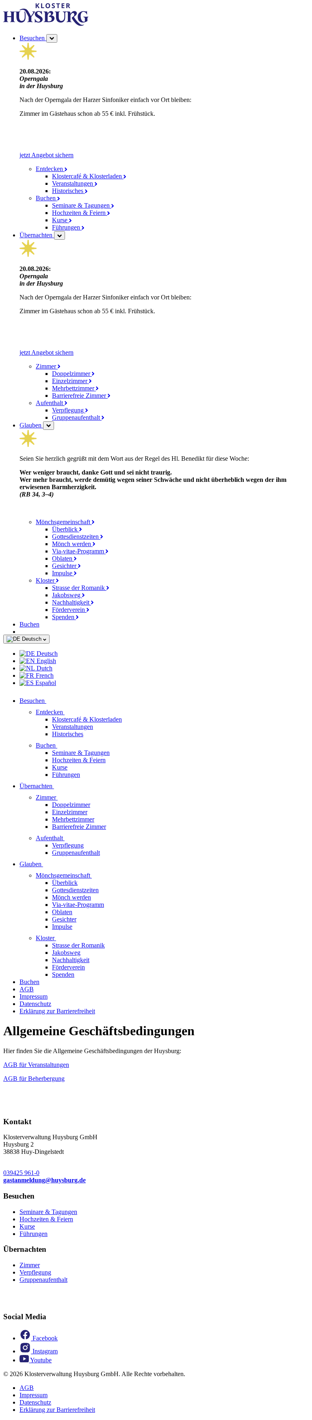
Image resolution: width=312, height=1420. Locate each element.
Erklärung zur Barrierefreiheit (57, 1011)
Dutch (43, 668)
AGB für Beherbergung (34, 1078)
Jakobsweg (67, 595)
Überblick (65, 529)
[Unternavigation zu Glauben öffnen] (48, 864)
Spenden (64, 617)
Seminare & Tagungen (81, 205)
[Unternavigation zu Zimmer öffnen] (62, 797)
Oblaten (63, 558)
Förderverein (69, 609)
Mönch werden (72, 543)
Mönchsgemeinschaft (64, 521)
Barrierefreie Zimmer (80, 395)
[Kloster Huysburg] (46, 23)
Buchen (46, 198)
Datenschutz (35, 1003)
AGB (27, 989)
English (45, 660)
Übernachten (37, 235)
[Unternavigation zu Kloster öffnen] (61, 937)
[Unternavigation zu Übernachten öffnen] (59, 786)
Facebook (44, 1338)
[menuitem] (164, 653)
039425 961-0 (21, 1172)
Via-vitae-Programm (79, 551)
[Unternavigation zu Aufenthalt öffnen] (69, 838)
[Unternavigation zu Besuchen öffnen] (51, 700)
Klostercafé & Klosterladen (88, 176)
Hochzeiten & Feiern (79, 212)
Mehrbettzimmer (74, 388)
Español (45, 682)
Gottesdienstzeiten (76, 536)
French (44, 675)
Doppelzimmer (72, 373)
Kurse (60, 220)
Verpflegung (68, 410)
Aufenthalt (50, 402)
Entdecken (50, 168)
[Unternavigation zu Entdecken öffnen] (69, 712)
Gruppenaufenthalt (77, 417)
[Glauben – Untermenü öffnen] (48, 425)
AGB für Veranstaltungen (36, 1064)
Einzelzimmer (70, 380)
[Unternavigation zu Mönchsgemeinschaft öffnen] (97, 875)
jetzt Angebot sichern (47, 155)
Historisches (68, 190)
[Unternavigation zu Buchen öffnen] (62, 745)
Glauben (31, 425)
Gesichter (65, 565)
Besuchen (33, 38)
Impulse (63, 573)
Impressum (34, 996)
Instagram (44, 1351)
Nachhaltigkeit (71, 602)
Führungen (67, 227)
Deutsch (31, 639)
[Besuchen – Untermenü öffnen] (51, 38)
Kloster (46, 580)
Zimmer (47, 366)
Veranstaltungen (73, 183)
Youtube (40, 1360)
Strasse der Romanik (79, 587)
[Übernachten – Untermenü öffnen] (59, 235)
